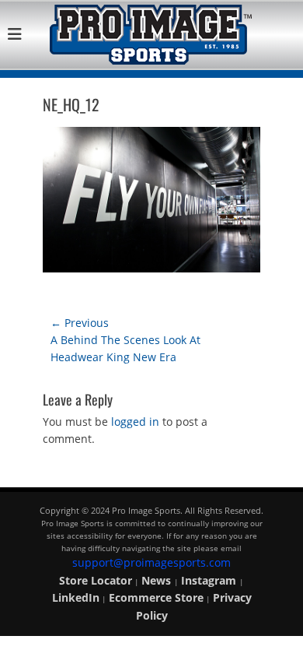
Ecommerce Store (156, 597)
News (157, 580)
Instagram (210, 580)
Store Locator (95, 580)
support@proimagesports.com (151, 562)
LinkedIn (75, 597)
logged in (135, 421)
